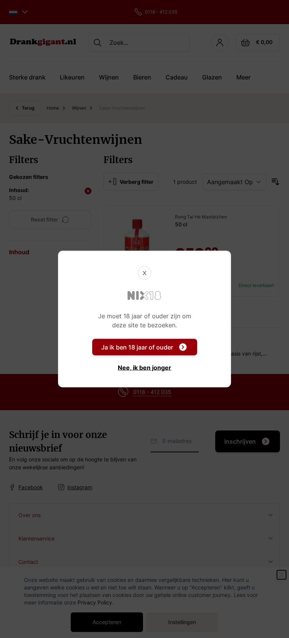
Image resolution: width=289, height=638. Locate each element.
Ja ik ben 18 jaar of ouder (137, 347)
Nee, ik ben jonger (144, 367)
